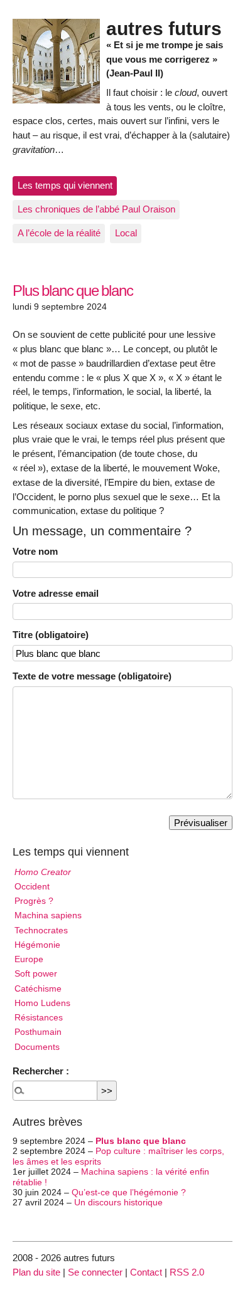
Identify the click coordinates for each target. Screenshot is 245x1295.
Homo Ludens (42, 1003)
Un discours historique (118, 1202)
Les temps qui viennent (65, 185)
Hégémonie (37, 945)
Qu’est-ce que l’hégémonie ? (129, 1192)
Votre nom (35, 551)
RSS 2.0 (187, 1272)
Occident (32, 886)
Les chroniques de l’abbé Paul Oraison (96, 209)
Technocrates (41, 930)
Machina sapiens (48, 915)
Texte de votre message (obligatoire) (92, 676)
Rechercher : (41, 1071)
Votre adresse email (56, 593)
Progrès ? (33, 901)
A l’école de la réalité (59, 233)
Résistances (38, 1017)
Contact (146, 1272)
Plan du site (36, 1272)
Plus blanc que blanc (140, 1141)
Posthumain (38, 1032)
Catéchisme (38, 989)
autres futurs (164, 28)
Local (126, 233)
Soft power (35, 973)
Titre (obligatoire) (51, 634)
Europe (28, 959)
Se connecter (95, 1272)
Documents (37, 1047)
